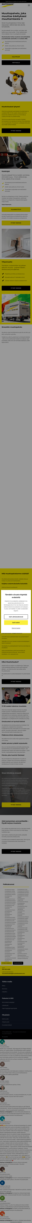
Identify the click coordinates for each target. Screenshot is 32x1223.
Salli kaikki (16, 622)
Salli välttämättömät (16, 617)
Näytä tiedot (16, 628)
